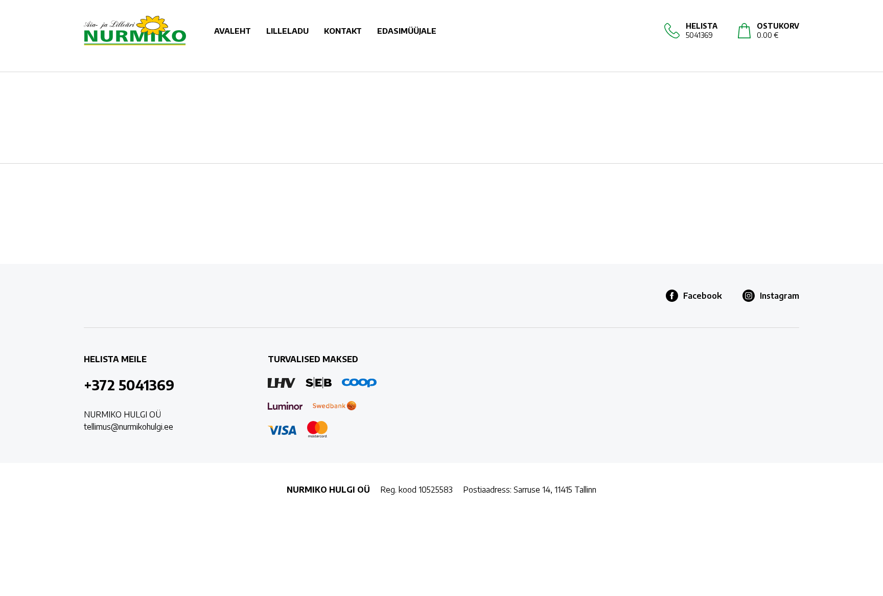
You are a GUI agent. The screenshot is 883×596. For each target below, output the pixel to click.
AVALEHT (232, 30)
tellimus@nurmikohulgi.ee (128, 427)
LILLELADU (287, 30)
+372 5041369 (129, 384)
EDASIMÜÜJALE (406, 30)
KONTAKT (343, 30)
